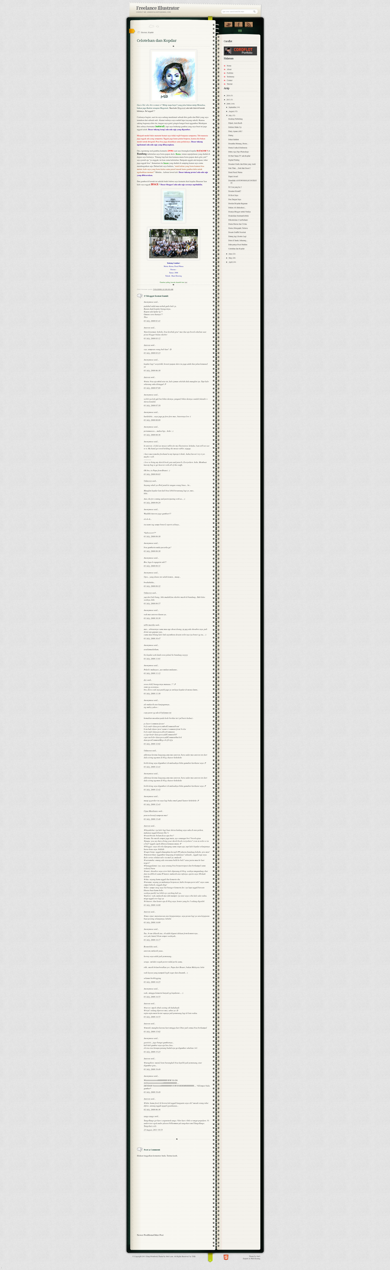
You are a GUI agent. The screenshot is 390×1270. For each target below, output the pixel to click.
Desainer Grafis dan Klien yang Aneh (242, 164)
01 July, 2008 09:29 (152, 502)
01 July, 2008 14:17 (152, 939)
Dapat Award (233, 176)
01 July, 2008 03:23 (152, 353)
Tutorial (229, 84)
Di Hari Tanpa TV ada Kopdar (239, 156)
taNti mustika (149, 625)
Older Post (158, 1234)
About (229, 69)
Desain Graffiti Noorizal (237, 232)
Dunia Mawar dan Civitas (237, 224)
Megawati (181, 108)
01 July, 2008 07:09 (152, 388)
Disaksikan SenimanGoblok (238, 215)
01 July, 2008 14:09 (152, 922)
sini (186, 282)
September (233, 107)
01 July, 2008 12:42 (152, 789)
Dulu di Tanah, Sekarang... (238, 240)
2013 (229, 99)
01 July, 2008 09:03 (152, 474)
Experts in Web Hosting (251, 1258)
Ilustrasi (144, 32)
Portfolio (230, 73)
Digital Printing (233, 160)
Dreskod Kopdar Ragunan (237, 203)
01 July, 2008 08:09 (152, 420)
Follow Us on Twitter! (228, 23)
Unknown (148, 481)
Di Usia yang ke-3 (235, 187)
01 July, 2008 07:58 (152, 405)
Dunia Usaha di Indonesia (237, 147)
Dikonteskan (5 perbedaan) (238, 220)
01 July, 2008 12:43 (152, 804)
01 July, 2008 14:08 (152, 905)
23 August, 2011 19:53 (153, 1129)
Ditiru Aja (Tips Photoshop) (238, 151)
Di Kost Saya (233, 195)
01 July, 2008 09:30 (152, 536)
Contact (239, 31)
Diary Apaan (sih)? (235, 131)
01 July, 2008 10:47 (152, 638)
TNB (193, 1256)
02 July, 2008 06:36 (152, 1109)
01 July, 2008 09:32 (152, 586)
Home (151, 1234)
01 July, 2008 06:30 (152, 370)
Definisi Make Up (234, 127)
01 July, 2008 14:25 (152, 982)
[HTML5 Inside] (226, 1257)
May (230, 258)
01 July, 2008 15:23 (152, 1051)
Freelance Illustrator (157, 8)
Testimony (230, 76)
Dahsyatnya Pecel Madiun (237, 244)
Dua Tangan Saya (234, 199)
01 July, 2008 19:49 (152, 1069)
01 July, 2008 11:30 (152, 693)
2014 (229, 95)
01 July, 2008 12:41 (152, 766)
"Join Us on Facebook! (238, 23)
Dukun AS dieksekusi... (237, 207)
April (231, 262)
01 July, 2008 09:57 (152, 603)
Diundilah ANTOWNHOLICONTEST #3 (242, 181)
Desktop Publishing (235, 119)
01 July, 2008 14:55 (152, 996)
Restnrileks (148, 946)
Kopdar (151, 32)
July (230, 115)
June (230, 253)
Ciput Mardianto (151, 811)
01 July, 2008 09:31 (152, 566)
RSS (249, 23)
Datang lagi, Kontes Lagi (237, 236)
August (231, 111)
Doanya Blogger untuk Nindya (239, 211)
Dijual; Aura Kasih (235, 123)
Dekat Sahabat (233, 139)
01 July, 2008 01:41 (152, 321)
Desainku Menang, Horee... (238, 143)
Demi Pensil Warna (235, 172)
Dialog (230, 135)
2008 (229, 103)
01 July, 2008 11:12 (152, 673)
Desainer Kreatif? (234, 191)
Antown (147, 327)
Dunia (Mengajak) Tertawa (238, 228)
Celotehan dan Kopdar (236, 248)
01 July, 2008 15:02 (152, 1031)
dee (145, 680)
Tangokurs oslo (150, 1126)
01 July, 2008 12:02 (152, 743)
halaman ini (166, 712)
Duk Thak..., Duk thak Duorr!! (239, 168)
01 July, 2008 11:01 (152, 658)
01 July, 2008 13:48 (152, 819)
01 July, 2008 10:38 (152, 618)
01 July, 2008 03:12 (152, 338)
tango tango (149, 1116)
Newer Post (142, 1234)
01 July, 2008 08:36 (152, 434)
